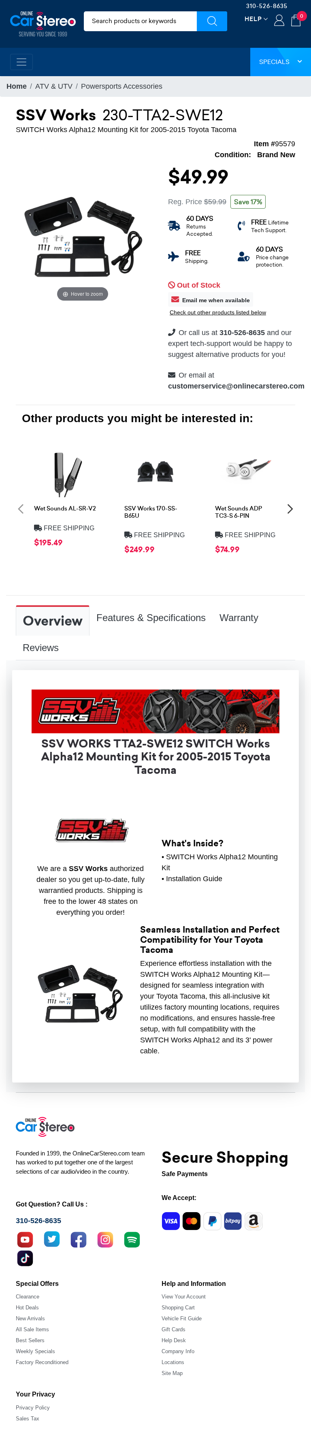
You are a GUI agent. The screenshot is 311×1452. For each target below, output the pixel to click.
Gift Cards (173, 1329)
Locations (173, 1362)
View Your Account (184, 1297)
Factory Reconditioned (42, 1362)
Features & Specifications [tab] (151, 617)
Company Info (178, 1351)
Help (253, 19)
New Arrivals (30, 1318)
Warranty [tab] (238, 617)
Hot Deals (27, 1308)
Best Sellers (30, 1340)
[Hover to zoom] (82, 236)
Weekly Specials (35, 1351)
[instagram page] (105, 1239)
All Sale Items (32, 1329)
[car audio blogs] (132, 1239)
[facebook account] (78, 1239)
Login (279, 21)
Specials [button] (274, 62)
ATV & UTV (53, 86)
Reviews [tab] (41, 647)
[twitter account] (52, 1239)
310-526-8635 (267, 6)
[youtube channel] (25, 1239)
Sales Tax (27, 1419)
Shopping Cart (178, 1308)
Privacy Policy (33, 1408)
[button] (21, 508)
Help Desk (174, 1340)
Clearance (27, 1297)
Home (16, 86)
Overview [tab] (53, 621)
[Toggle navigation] (21, 62)
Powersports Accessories (121, 86)
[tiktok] (25, 1257)
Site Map (172, 1373)
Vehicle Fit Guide (182, 1318)
